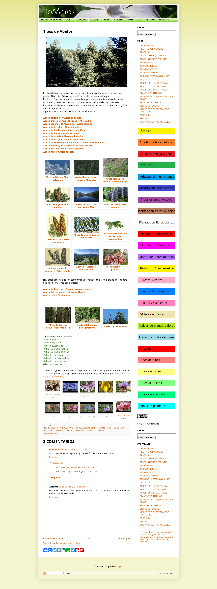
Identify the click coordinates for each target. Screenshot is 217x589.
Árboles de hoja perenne (56, 351)
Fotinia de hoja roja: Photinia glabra (52, 396)
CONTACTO (164, 20)
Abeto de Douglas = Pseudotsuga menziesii (67, 288)
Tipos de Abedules (53, 345)
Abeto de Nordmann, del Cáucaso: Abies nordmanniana (115, 236)
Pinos (49, 99)
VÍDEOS (107, 20)
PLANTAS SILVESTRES (150, 102)
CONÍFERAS (59, 431)
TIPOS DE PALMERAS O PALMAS (155, 76)
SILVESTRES (95, 20)
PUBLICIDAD (150, 20)
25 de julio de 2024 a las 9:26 (72, 486)
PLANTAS (69, 431)
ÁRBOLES (69, 20)
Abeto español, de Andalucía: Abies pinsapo (115, 180)
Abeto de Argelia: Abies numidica (57, 206)
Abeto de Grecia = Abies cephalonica (63, 136)
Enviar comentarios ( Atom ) (69, 543)
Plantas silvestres (53, 364)
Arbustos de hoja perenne (57, 354)
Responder (54, 457)
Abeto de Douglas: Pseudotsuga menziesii (58, 326)
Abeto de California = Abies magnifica (64, 130)
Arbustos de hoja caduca (56, 358)
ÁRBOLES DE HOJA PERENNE (153, 59)
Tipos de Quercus (53, 342)
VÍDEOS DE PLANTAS (96, 431)
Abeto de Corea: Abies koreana (115, 206)
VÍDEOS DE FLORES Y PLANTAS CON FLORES (154, 110)
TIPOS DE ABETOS (148, 69)
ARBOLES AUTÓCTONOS (70, 428)
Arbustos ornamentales (56, 361)
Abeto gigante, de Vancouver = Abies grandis (68, 145)
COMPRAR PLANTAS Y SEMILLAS (155, 121)
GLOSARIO (118, 20)
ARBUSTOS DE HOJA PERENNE (154, 86)
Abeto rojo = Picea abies (56, 295)
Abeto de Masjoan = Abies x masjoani (63, 139)
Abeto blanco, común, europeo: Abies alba (86, 178)
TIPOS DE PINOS (148, 62)
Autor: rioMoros (50, 433)
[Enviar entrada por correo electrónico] (49, 425)
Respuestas (57, 463)
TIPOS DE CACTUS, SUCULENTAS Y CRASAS (156, 97)
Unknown (54, 449)
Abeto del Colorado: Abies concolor (86, 268)
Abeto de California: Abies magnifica (86, 206)
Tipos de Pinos (51, 339)
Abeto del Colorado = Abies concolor (63, 148)
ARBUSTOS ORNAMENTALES (153, 89)
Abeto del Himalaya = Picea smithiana (64, 291)
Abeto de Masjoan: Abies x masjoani (86, 236)
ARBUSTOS (82, 20)
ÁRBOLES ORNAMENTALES (94, 428)
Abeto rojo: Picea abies (115, 326)
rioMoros (60, 467)
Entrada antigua (122, 538)
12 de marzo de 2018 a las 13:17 (80, 467)
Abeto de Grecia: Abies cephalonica (57, 241)
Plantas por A (80, 431)
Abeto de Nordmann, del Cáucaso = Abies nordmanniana (74, 142)
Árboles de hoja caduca (56, 348)
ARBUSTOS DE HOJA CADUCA (154, 83)
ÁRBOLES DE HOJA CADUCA (153, 55)
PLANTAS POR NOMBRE (51, 20)
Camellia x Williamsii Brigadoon (123, 416)
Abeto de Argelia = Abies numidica (62, 126)
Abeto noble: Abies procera (115, 268)
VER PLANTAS (146, 45)
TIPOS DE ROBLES (148, 65)
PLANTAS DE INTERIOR (151, 93)
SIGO (139, 20)
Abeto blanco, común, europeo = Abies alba (67, 120)
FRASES (130, 20)
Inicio (88, 538)
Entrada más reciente (53, 538)
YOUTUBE (48, 373)
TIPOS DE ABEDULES (150, 72)
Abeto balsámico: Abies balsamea (57, 178)
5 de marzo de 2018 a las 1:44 (73, 449)
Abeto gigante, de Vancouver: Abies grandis (57, 269)
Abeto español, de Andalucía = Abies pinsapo (67, 123)
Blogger (118, 566)
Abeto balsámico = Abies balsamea (62, 117)
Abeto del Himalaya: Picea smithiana (87, 326)
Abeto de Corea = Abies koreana (61, 133)
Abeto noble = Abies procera (59, 151)
